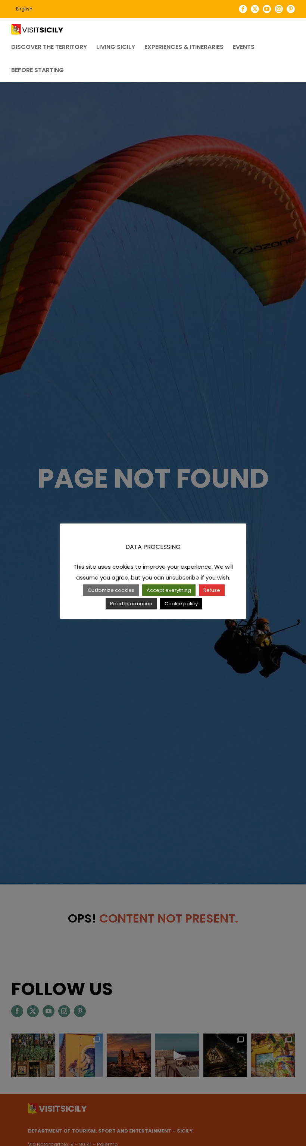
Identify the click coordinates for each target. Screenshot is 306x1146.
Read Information (131, 603)
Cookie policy (181, 603)
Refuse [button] (211, 590)
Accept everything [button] (169, 590)
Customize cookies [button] (111, 590)
